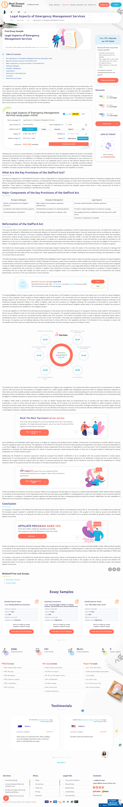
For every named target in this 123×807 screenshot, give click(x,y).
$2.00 (45, 339)
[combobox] (77, 124)
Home (51, 5)
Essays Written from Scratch (14, 796)
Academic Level (13, 129)
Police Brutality (11, 583)
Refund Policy (69, 788)
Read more (107, 124)
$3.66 (39, 355)
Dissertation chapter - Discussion (91, 719)
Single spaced (72, 138)
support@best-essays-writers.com (104, 783)
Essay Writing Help (11, 780)
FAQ (85, 5)
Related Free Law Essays (13, 78)
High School (29, 129)
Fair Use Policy (70, 795)
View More (61, 762)
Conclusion (9, 76)
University (57, 129)
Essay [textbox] (70, 124)
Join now (31, 536)
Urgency (15, 133)
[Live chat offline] (114, 802)
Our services (39, 784)
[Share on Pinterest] (118, 569)
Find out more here (108, 80)
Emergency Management (13, 68)
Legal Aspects (10, 71)
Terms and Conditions (72, 780)
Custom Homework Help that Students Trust (14, 785)
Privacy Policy (69, 784)
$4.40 (83, 355)
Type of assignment (55, 124)
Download (37, 600)
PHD (83, 129)
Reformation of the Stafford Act (16, 73)
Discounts (79, 5)
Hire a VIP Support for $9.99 (33, 482)
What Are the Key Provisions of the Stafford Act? (21, 61)
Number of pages (13, 138)
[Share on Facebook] (110, 569)
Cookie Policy (69, 791)
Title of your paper (12, 120)
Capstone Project (43, 719)
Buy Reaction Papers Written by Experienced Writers (15, 791)
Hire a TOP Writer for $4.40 (33, 432)
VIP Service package (61, 355)
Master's (71, 129)
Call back (6, 798)
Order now (65, 5)
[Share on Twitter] (114, 569)
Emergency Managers (12, 66)
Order (98, 281)
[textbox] (77, 134)
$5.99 (45, 370)
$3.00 (77, 339)
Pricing (72, 5)
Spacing (60, 138)
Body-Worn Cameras (13, 580)
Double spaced (83, 138)
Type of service (13, 124)
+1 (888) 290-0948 (33, 4)
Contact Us (92, 5)
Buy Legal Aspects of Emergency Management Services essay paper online (29, 58)
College (43, 129)
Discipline (60, 133)
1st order (71, 114)
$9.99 (77, 370)
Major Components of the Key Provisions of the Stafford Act (25, 63)
